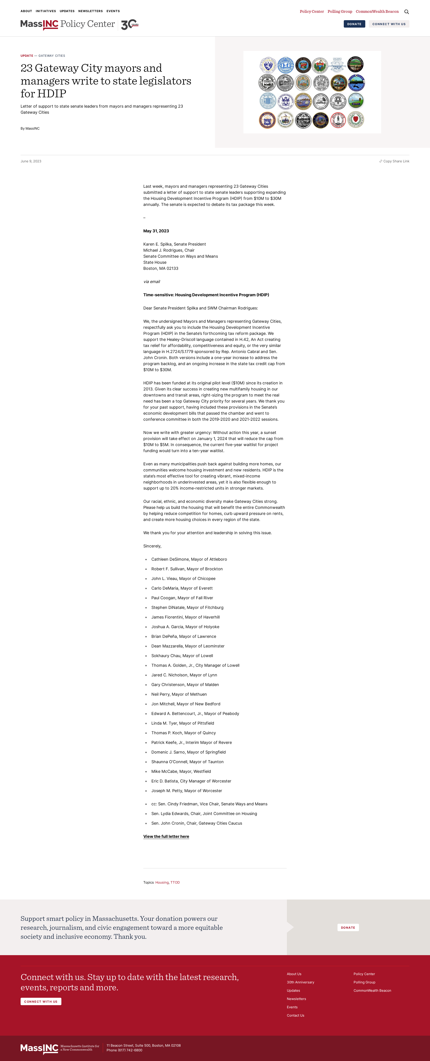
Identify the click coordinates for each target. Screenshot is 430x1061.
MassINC (33, 128)
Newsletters (90, 11)
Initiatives (46, 11)
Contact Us (295, 1015)
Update (27, 55)
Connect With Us (389, 24)
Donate (354, 24)
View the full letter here (166, 836)
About (26, 11)
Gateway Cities (52, 55)
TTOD (175, 882)
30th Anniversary (300, 982)
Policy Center (312, 11)
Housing (162, 882)
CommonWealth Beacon (377, 11)
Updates (67, 11)
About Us (294, 974)
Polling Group (340, 11)
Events (113, 11)
